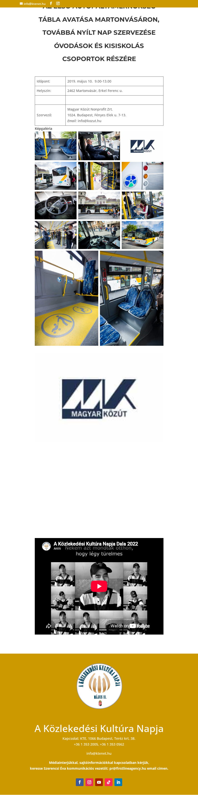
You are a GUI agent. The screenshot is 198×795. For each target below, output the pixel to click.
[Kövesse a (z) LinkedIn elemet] (118, 782)
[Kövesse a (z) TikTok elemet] (109, 782)
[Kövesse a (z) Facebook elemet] (80, 782)
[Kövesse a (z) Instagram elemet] (89, 782)
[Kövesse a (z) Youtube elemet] (99, 782)
